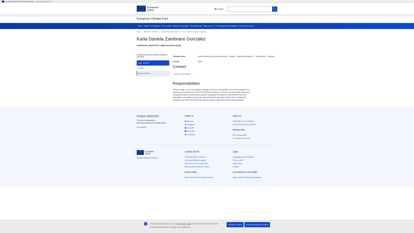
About (146, 26)
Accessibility (141, 127)
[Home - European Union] (147, 9)
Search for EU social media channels (199, 177)
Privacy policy (238, 160)
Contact (141, 68)
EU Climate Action (240, 135)
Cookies (236, 167)
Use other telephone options (195, 160)
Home (140, 26)
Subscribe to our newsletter (243, 121)
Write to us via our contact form (196, 163)
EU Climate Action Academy (226, 26)
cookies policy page (183, 224)
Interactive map (196, 26)
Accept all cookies (235, 225)
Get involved (166, 26)
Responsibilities (144, 73)
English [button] (221, 9)
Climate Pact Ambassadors (170, 32)
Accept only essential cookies (257, 225)
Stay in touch (209, 26)
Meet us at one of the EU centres (197, 167)
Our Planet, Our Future (241, 138)
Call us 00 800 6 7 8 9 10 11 (195, 157)
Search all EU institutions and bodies (247, 177)
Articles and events (246, 26)
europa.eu (154, 158)
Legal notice (237, 163)
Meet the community (180, 26)
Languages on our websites (243, 157)
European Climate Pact (148, 116)
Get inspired (155, 26)
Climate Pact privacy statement (244, 124)
